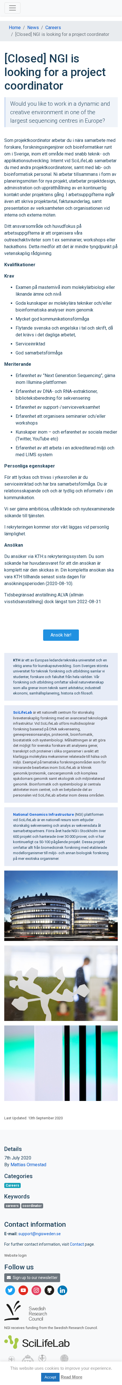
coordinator (32, 1206)
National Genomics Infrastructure (43, 814)
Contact (77, 1244)
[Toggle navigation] (12, 8)
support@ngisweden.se (39, 1234)
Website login (15, 1255)
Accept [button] (50, 1377)
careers (12, 1206)
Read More (71, 1377)
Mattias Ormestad (28, 1164)
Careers (53, 27)
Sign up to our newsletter (35, 1277)
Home (15, 27)
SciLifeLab (22, 712)
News (33, 27)
